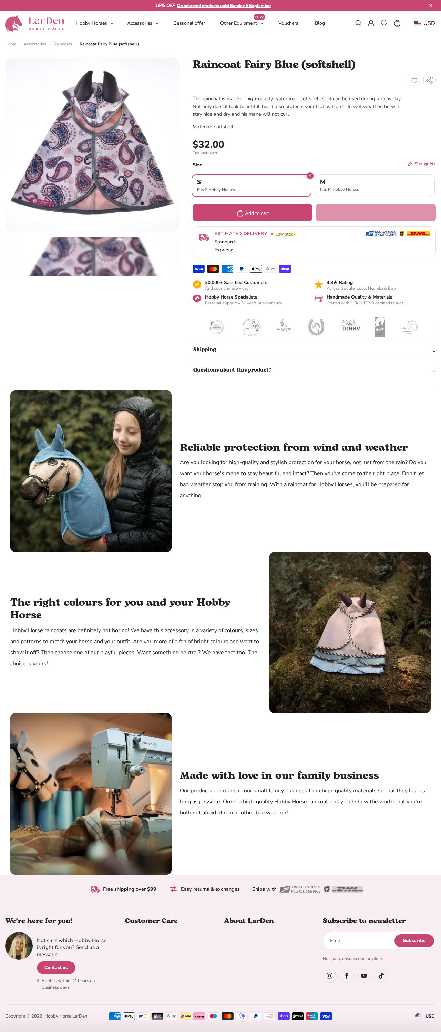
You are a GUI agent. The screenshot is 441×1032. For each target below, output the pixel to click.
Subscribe (414, 940)
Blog (320, 23)
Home (10, 44)
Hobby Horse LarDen (65, 1016)
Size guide (425, 164)
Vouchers (288, 23)
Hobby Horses (91, 23)
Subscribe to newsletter (364, 921)
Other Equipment (242, 23)
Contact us (56, 967)
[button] (430, 5)
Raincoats (63, 44)
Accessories (139, 23)
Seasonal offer (189, 23)
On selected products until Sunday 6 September (224, 5)
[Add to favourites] (414, 80)
